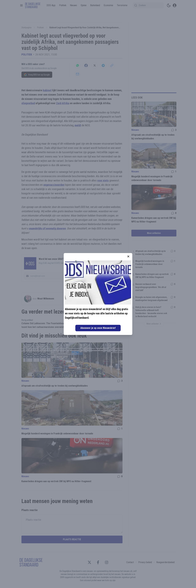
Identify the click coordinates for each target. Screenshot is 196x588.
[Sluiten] (128, 256)
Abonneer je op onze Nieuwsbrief (98, 327)
